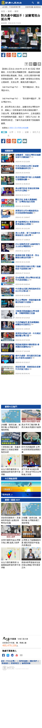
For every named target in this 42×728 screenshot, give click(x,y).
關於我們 (33, 661)
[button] (21, 38)
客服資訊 (5, 663)
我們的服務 (23, 661)
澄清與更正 (15, 663)
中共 (19, 132)
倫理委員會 (26, 663)
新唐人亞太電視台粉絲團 (18, 128)
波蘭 (27, 132)
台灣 (11, 132)
